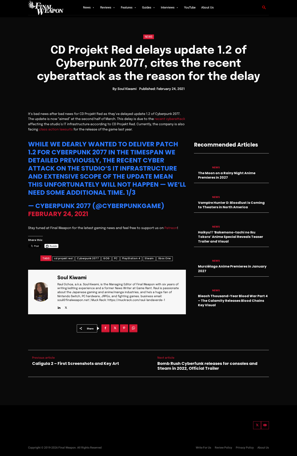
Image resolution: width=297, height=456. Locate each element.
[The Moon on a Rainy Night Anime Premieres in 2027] (201, 163)
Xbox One (164, 258)
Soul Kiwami (127, 89)
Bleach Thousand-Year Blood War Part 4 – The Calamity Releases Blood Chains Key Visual (233, 300)
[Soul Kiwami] (43, 292)
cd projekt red (63, 258)
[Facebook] (105, 328)
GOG (106, 258)
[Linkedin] (58, 306)
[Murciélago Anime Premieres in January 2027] (201, 257)
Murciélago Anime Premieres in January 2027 (232, 268)
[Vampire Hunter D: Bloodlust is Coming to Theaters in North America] (201, 193)
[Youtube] (265, 425)
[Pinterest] (124, 328)
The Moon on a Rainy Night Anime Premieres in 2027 (226, 175)
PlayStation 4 (131, 258)
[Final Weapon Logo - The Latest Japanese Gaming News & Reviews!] (50, 7)
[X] (65, 306)
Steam (149, 258)
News (148, 36)
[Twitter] (257, 425)
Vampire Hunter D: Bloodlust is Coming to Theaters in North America (231, 204)
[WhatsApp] (133, 328)
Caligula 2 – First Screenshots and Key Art (75, 363)
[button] (264, 7)
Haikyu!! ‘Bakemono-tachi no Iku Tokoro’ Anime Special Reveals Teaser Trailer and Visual (230, 237)
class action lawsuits (56, 129)
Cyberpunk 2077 (88, 258)
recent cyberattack (170, 119)
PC (116, 258)
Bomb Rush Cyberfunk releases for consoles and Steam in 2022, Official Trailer (207, 366)
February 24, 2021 (58, 213)
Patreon (170, 228)
